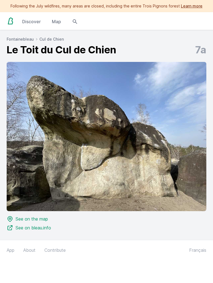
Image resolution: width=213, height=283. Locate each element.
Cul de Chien (51, 39)
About (29, 250)
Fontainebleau (20, 39)
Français (197, 250)
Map (56, 21)
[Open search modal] (75, 21)
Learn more (191, 6)
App (10, 250)
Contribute (55, 250)
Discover (31, 21)
